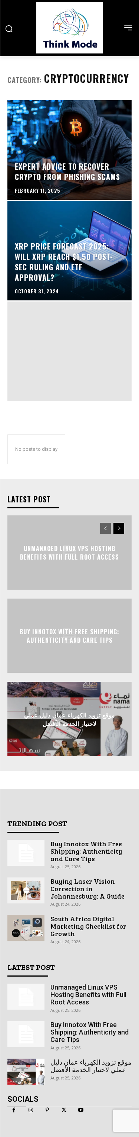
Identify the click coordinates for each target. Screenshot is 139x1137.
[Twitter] (63, 1110)
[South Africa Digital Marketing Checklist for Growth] (25, 928)
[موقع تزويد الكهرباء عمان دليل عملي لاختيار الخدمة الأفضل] (25, 1072)
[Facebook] (13, 1110)
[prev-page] (105, 528)
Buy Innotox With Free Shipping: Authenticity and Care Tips (69, 635)
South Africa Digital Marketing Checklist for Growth (88, 926)
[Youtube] (80, 1110)
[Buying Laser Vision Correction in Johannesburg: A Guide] (25, 890)
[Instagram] (30, 1110)
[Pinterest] (47, 1110)
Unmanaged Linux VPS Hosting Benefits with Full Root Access (69, 552)
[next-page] (118, 528)
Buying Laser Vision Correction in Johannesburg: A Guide (87, 888)
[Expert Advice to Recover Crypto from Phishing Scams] (69, 150)
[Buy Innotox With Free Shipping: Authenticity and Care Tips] (25, 853)
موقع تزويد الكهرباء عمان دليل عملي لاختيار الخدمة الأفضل (69, 718)
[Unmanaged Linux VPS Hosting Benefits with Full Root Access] (25, 997)
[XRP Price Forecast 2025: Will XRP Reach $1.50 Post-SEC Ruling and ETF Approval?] (69, 250)
